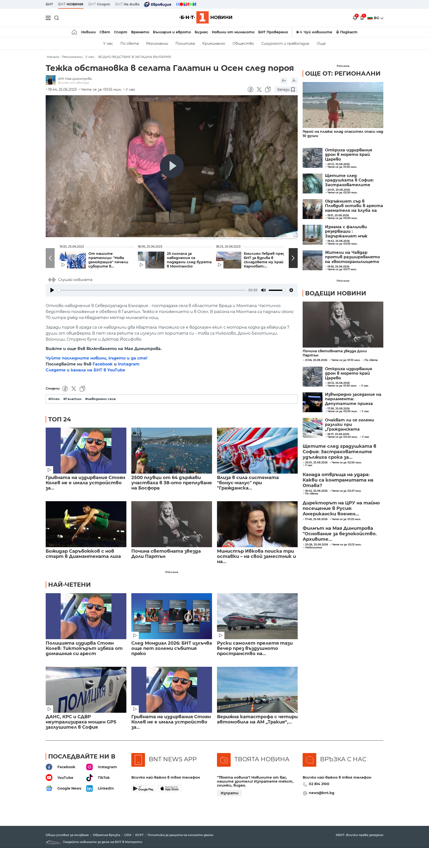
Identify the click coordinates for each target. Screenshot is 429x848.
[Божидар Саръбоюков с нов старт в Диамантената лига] (86, 524)
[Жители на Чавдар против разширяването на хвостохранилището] (312, 260)
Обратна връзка (106, 835)
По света (129, 43)
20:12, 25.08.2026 (338, 383)
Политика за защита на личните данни (180, 835)
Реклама (171, 572)
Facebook (103, 364)
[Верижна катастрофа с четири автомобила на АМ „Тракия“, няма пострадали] (257, 690)
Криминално (213, 43)
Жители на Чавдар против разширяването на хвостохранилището (352, 257)
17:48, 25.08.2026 (316, 519)
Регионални (157, 43)
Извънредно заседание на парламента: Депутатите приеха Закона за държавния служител (353, 399)
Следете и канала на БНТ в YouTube (85, 370)
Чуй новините (318, 32)
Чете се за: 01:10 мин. (345, 360)
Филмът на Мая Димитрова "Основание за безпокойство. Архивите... (340, 534)
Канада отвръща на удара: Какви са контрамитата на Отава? (338, 480)
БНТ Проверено (273, 32)
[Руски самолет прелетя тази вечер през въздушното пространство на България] (257, 616)
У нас (108, 43)
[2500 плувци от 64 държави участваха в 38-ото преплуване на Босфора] (171, 451)
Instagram (129, 364)
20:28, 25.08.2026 (316, 544)
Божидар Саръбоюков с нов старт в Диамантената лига (83, 554)
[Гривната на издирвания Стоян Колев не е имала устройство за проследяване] (86, 451)
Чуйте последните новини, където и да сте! (96, 358)
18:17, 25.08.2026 (338, 434)
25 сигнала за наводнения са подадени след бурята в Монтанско (189, 260)
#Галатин (72, 399)
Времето (140, 32)
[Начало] (74, 32)
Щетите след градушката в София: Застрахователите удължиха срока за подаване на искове (349, 180)
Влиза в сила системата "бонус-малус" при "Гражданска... (248, 483)
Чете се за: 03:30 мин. (342, 411)
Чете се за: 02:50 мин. (347, 462)
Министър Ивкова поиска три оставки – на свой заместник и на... (256, 556)
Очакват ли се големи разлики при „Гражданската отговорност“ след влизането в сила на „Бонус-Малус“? (349, 425)
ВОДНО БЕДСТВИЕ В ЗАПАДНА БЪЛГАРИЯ (134, 57)
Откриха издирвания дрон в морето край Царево (348, 155)
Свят (105, 32)
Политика (185, 43)
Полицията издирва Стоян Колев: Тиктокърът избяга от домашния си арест (84, 648)
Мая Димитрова (78, 79)
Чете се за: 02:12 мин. (346, 544)
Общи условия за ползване (67, 835)
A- (294, 80)
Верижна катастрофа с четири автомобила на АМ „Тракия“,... (257, 719)
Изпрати (230, 793)
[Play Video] (172, 166)
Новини (88, 32)
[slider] (151, 290)
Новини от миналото (233, 32)
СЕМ (127, 835)
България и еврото (172, 32)
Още (321, 43)
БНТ (49, 4)
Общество (243, 43)
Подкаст (349, 32)
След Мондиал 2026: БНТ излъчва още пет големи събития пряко (171, 648)
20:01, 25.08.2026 (316, 462)
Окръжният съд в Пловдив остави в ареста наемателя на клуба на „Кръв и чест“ (354, 206)
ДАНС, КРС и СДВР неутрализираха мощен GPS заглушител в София (81, 722)
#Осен (54, 399)
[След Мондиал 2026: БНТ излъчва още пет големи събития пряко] (171, 616)
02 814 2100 (319, 784)
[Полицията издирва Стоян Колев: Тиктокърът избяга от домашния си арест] (86, 616)
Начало (53, 57)
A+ (284, 80)
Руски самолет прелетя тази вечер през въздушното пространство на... (255, 648)
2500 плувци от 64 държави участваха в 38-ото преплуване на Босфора (171, 483)
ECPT (139, 835)
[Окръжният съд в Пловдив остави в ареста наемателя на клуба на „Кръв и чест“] (312, 209)
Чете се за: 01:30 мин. (342, 385)
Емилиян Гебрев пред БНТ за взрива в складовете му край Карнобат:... (264, 260)
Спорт (120, 32)
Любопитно (313, 547)
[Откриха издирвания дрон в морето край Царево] (312, 158)
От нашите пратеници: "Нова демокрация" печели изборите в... (108, 260)
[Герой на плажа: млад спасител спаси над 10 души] (343, 105)
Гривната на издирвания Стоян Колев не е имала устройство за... (85, 483)
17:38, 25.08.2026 (338, 408)
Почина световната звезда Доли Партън (166, 554)
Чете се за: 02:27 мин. (346, 491)
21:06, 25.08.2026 (316, 360)
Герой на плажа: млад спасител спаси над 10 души (343, 134)
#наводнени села (100, 399)
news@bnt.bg (321, 793)
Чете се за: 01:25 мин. (346, 519)
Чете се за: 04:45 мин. (342, 437)
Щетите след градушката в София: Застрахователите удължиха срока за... (339, 452)
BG (377, 18)
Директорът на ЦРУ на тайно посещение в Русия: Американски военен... (341, 508)
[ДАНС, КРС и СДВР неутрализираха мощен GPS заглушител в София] (86, 690)
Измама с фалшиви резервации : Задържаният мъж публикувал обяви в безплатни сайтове (347, 231)
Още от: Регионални (343, 73)
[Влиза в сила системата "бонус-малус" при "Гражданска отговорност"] (257, 451)
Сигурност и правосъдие (285, 43)
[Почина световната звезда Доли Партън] (171, 524)
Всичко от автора (73, 83)
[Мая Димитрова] (52, 80)
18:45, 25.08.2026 (316, 491)
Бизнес (201, 32)
